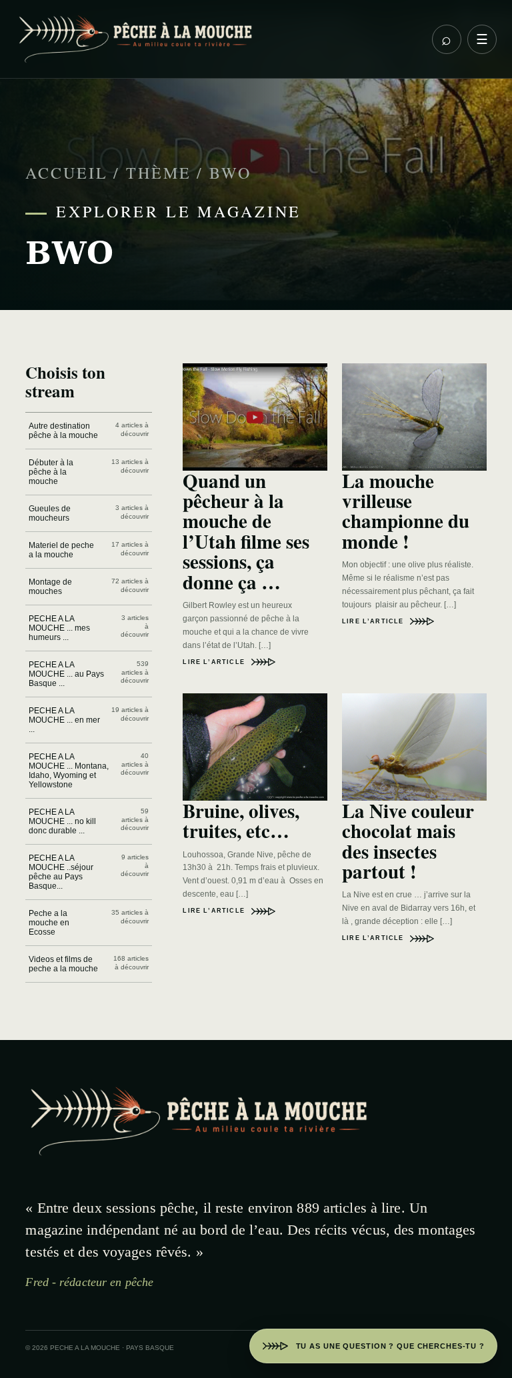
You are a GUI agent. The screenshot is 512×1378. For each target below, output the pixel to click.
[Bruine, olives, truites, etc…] (255, 746)
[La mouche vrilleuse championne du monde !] (414, 416)
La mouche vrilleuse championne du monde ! (405, 511)
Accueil (66, 172)
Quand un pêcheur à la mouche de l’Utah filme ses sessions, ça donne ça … (246, 531)
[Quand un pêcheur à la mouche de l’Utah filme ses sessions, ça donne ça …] (255, 416)
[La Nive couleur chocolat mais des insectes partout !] (414, 746)
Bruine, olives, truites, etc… (241, 821)
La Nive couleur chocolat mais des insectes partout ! (408, 841)
